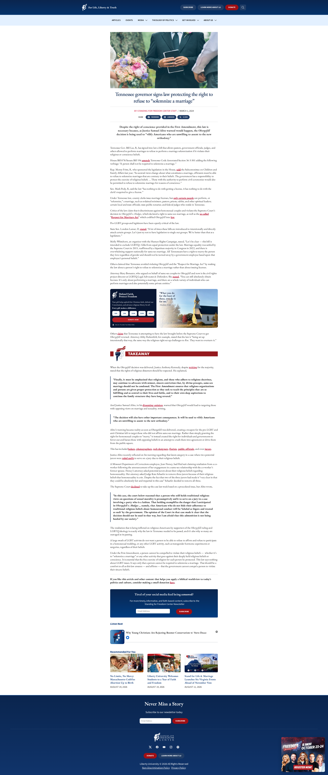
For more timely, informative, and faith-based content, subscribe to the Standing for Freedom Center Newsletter (164, 602)
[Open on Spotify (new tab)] (217, 631)
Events (129, 20)
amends (146, 160)
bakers (131, 449)
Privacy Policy (178, 768)
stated (143, 229)
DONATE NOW (133, 320)
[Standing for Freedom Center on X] (150, 747)
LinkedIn (170, 117)
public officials (186, 449)
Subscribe (188, 7)
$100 (133, 313)
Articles (116, 20)
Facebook (155, 117)
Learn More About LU (211, 7)
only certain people (183, 198)
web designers (160, 449)
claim (120, 333)
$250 (142, 313)
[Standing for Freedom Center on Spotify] (178, 747)
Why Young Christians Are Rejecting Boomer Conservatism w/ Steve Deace (166, 632)
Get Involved (189, 20)
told (179, 169)
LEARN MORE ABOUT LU (171, 755)
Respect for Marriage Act (124, 217)
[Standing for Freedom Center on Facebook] (157, 747)
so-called (204, 213)
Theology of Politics (163, 20)
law (173, 217)
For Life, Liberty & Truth (102, 7)
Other (151, 313)
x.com (185, 117)
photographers (144, 449)
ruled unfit (128, 458)
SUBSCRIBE (184, 611)
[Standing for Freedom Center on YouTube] (164, 747)
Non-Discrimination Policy (156, 768)
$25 (116, 313)
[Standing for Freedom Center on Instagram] (171, 747)
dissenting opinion (153, 405)
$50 (124, 313)
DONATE (150, 755)
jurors (208, 449)
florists (173, 449)
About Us (208, 20)
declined (135, 486)
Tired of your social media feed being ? (164, 594)
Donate (231, 7)
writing (193, 367)
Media (141, 20)
